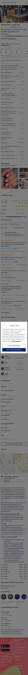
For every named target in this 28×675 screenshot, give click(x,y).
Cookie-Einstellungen (14, 345)
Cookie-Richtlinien (16, 341)
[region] (14, 337)
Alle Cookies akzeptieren (14, 349)
